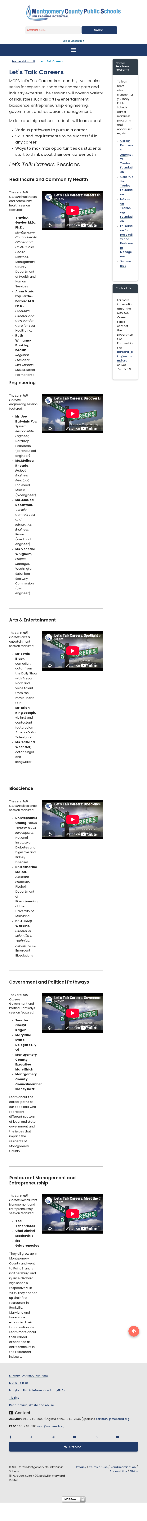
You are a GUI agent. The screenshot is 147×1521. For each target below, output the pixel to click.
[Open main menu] (73, 50)
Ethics (134, 1471)
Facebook (10, 1437)
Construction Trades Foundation (126, 186)
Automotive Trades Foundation (126, 164)
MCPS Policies (18, 1383)
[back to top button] (133, 1331)
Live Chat (76, 1446)
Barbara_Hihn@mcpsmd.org (125, 356)
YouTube (74, 1437)
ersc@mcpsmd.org (50, 1426)
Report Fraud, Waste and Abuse (31, 1405)
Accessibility (118, 1471)
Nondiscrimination (123, 1467)
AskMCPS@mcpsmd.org (112, 1419)
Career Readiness (126, 145)
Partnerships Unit (23, 61)
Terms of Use (98, 1467)
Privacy (81, 1467)
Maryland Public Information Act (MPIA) (37, 1390)
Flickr (117, 1437)
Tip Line (14, 1397)
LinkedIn (96, 1437)
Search (99, 30)
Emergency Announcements (28, 1375)
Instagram (53, 1437)
